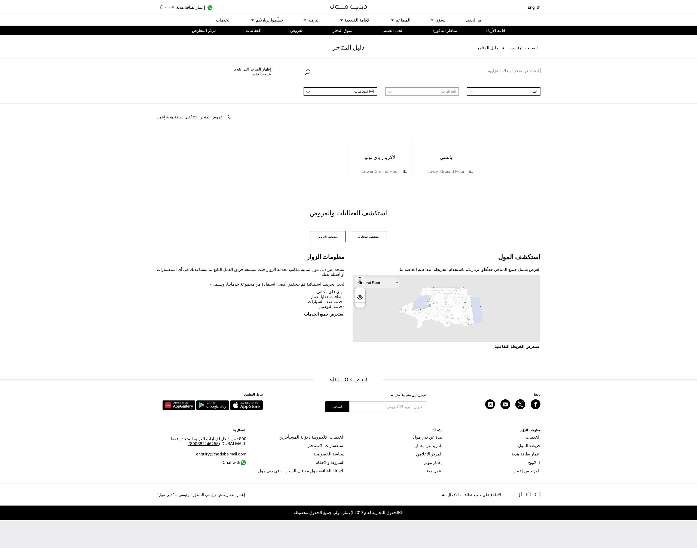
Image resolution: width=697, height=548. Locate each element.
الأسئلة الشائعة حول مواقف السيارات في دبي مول (301, 470)
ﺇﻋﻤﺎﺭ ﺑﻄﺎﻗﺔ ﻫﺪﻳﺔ (526, 454)
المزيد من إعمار (526, 470)
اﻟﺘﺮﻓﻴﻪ (314, 20)
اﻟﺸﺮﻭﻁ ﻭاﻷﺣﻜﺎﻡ (330, 462)
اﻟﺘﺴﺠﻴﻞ (337, 406)
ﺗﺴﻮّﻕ (440, 20)
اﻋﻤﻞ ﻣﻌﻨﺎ (434, 470)
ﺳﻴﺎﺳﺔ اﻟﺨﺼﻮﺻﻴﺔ (328, 454)
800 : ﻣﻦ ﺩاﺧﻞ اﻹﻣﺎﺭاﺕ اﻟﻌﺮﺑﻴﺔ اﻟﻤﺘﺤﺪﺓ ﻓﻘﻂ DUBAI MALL (208, 441)
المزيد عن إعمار (428, 445)
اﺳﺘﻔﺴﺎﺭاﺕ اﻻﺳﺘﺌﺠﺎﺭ (326, 445)
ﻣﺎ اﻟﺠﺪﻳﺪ (473, 20)
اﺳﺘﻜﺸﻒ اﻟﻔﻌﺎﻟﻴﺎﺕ (369, 236)
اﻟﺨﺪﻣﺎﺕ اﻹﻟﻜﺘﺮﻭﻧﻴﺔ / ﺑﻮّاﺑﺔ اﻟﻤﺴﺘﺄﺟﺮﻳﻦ (311, 437)
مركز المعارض (204, 30)
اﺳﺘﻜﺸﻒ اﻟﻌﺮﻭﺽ (327, 236)
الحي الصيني (392, 30)
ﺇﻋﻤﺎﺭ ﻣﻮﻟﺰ (433, 462)
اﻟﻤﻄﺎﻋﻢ (403, 20)
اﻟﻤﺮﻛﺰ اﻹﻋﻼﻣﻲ (429, 454)
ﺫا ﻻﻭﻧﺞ (534, 462)
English (534, 7)
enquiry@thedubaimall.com (221, 454)
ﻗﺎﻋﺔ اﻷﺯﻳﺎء (495, 30)
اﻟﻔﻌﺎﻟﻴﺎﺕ (253, 30)
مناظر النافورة (444, 30)
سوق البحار (343, 30)
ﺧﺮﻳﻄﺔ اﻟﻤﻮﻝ (529, 445)
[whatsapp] (209, 7)
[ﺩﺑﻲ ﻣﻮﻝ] (348, 6)
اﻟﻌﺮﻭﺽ (297, 30)
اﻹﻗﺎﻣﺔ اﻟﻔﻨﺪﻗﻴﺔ (358, 20)
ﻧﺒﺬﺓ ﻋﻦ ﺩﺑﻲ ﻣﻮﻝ (427, 437)
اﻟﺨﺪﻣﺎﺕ (223, 20)
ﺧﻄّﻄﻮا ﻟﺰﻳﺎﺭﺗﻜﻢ (269, 20)
